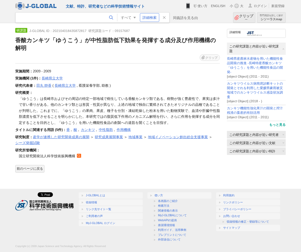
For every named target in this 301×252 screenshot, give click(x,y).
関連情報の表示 (168, 210)
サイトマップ (231, 227)
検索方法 (163, 205)
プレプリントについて (172, 234)
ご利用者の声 (94, 216)
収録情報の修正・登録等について (248, 221)
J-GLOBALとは (95, 195)
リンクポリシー (233, 202)
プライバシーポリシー (237, 209)
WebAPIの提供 (167, 220)
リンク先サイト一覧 (98, 209)
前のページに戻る (30, 168)
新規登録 (278, 6)
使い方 (202, 6)
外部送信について (169, 239)
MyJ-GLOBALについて (172, 215)
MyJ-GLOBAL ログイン (100, 223)
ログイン (260, 6)
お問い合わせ (231, 216)
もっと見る (277, 124)
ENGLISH (218, 6)
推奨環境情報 (166, 225)
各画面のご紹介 (168, 201)
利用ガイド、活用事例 (172, 230)
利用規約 (228, 195)
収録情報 (91, 202)
